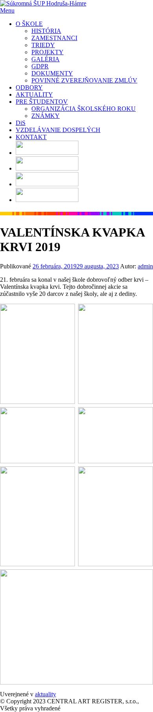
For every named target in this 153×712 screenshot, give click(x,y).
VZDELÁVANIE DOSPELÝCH (58, 130)
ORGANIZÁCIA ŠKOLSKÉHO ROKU (83, 108)
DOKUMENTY (52, 73)
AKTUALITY (34, 94)
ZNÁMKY (45, 115)
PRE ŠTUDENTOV (42, 101)
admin (145, 266)
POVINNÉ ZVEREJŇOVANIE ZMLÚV (84, 80)
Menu (7, 10)
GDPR (40, 66)
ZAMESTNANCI (54, 38)
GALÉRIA (45, 59)
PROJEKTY (47, 52)
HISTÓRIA (46, 31)
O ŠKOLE (29, 23)
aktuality (45, 694)
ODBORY (29, 87)
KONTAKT (31, 137)
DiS (21, 122)
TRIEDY (43, 45)
